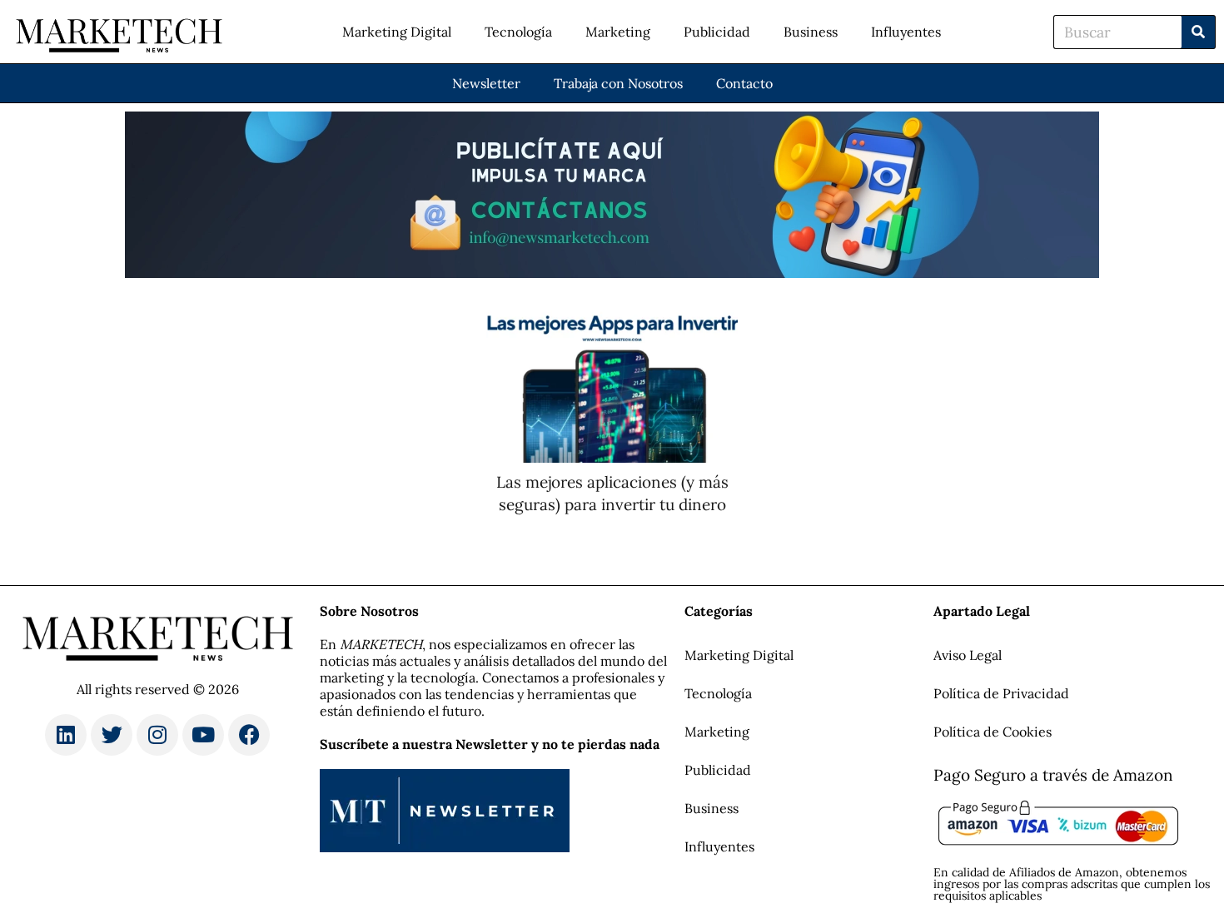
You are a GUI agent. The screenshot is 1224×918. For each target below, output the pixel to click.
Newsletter (486, 83)
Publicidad (717, 31)
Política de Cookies (992, 731)
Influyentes (906, 31)
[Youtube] (203, 735)
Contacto (744, 83)
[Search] (1198, 32)
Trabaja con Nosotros (618, 83)
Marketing (617, 31)
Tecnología (518, 31)
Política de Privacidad (1001, 693)
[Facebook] (249, 735)
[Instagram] (157, 735)
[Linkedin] (66, 735)
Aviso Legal (967, 655)
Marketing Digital (396, 31)
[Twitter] (111, 735)
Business (811, 31)
